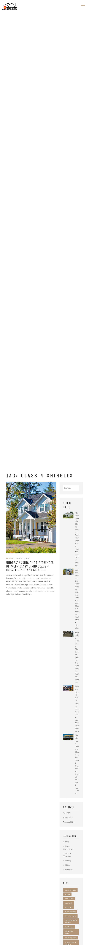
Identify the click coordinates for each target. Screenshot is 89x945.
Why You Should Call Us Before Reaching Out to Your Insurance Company (77, 708)
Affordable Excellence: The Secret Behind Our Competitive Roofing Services (77, 657)
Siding (67, 865)
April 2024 (67, 813)
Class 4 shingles (70, 916)
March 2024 (68, 817)
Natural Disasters (67, 854)
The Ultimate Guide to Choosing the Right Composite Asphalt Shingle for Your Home (77, 764)
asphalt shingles (70, 890)
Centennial (68, 907)
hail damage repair (69, 932)
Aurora (67, 894)
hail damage (69, 927)
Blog (67, 841)
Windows (69, 869)
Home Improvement (68, 847)
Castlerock (68, 903)
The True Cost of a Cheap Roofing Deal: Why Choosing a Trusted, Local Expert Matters (77, 539)
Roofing (9, 558)
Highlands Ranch (70, 938)
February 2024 (68, 822)
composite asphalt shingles (71, 921)
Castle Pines (69, 899)
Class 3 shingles (70, 912)
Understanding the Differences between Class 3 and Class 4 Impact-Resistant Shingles (30, 566)
